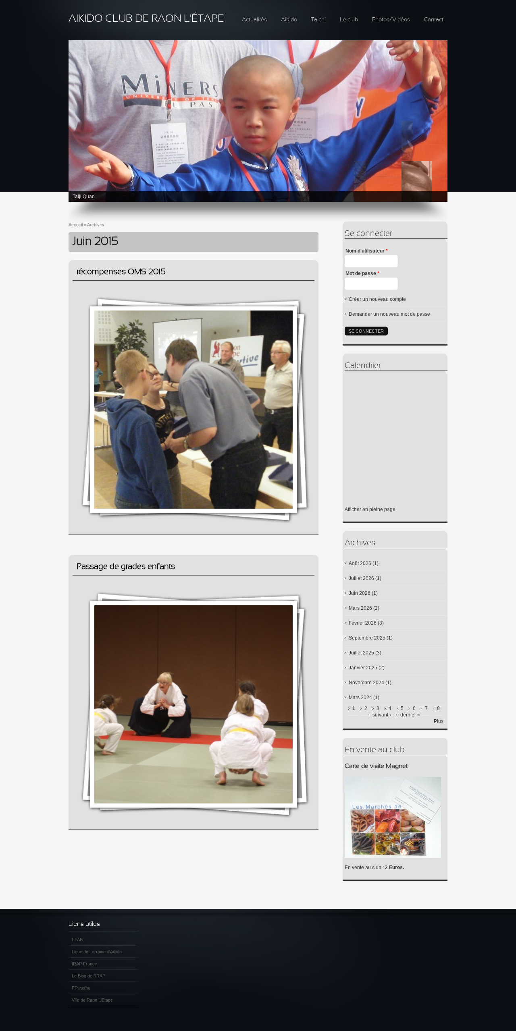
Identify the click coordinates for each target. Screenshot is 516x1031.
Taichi (318, 20)
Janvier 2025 (363, 668)
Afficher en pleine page (370, 509)
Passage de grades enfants (126, 567)
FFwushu (81, 987)
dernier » (410, 715)
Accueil (76, 224)
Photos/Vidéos (391, 20)
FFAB (77, 939)
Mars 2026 (360, 608)
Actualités (254, 20)
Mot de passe (362, 273)
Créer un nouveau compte (377, 299)
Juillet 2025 (361, 653)
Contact (433, 20)
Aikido (289, 20)
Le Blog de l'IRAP (88, 975)
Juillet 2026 (361, 578)
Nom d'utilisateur (366, 251)
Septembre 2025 (367, 638)
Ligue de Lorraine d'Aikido (97, 951)
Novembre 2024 (366, 682)
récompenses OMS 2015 (121, 272)
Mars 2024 (360, 697)
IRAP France (84, 963)
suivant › (381, 715)
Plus (438, 721)
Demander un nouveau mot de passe (389, 314)
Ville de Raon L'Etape (92, 1000)
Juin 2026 (359, 593)
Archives (95, 224)
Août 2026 (360, 563)
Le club (349, 20)
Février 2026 (363, 623)
